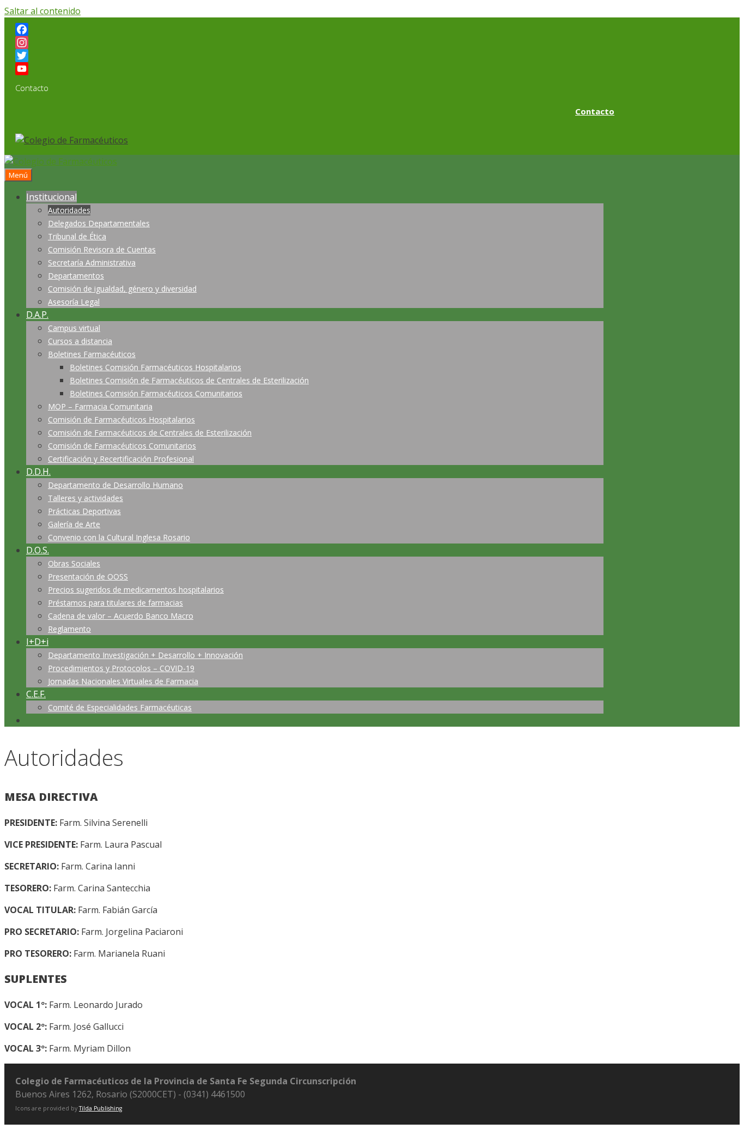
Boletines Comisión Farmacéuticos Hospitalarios (155, 367)
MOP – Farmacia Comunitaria (100, 406)
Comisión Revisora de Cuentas (102, 249)
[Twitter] (314, 55)
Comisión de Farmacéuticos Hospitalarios (121, 419)
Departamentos (76, 275)
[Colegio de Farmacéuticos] (60, 161)
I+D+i (37, 642)
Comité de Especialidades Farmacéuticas (120, 707)
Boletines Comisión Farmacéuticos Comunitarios (156, 393)
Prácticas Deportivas (84, 511)
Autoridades (69, 210)
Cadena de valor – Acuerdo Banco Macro (120, 616)
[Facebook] (314, 29)
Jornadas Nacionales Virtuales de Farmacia (123, 681)
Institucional (51, 197)
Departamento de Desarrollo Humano (115, 485)
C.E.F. (36, 694)
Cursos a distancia (80, 341)
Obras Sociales (74, 563)
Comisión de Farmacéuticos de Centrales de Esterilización (150, 432)
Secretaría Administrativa (92, 262)
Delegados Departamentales (99, 223)
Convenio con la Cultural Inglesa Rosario (119, 537)
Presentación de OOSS (88, 576)
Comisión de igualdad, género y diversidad (122, 288)
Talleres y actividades (85, 498)
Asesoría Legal (74, 302)
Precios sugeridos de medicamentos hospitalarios (136, 589)
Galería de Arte (74, 524)
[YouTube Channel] (314, 68)
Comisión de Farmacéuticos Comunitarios (122, 445)
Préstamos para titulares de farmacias (115, 602)
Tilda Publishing (100, 1108)
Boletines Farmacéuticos (92, 354)
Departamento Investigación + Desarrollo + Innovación (145, 655)
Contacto (594, 111)
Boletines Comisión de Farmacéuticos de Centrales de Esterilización (189, 380)
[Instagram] (314, 42)
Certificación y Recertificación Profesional (121, 459)
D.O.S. (37, 550)
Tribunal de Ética (77, 236)
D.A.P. (37, 315)
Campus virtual (74, 328)
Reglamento (69, 629)
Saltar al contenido (42, 11)
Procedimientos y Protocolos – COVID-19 (121, 668)
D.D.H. (38, 472)
